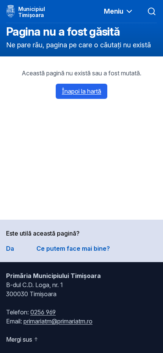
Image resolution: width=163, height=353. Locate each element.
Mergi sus (19, 339)
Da (10, 248)
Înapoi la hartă (81, 91)
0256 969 (43, 312)
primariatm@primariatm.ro (58, 321)
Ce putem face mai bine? (73, 248)
